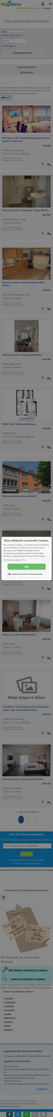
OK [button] (26, 567)
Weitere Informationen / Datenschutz (29, 556)
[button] (26, 560)
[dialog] (26, 558)
